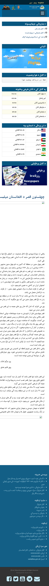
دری (30, 2)
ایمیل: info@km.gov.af (36, 559)
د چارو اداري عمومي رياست (35, 539)
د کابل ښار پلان (40, 28)
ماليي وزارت (40, 530)
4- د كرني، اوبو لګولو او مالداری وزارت (32, 536)
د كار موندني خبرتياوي (37, 516)
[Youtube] (22, 580)
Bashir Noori (29, 572)
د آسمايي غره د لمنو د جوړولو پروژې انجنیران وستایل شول (25, 478)
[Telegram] (29, 580)
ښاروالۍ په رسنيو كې (37, 513)
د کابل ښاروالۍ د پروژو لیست (35, 32)
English (41, 2)
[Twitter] (15, 580)
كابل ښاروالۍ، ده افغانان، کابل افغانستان (31, 550)
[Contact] (37, 580)
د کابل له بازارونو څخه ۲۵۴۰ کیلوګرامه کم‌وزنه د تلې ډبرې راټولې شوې (23, 483)
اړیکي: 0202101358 (37, 553)
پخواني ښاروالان (39, 507)
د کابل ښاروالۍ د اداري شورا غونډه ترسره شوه (29, 487)
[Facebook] (9, 580)
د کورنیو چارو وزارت (37, 527)
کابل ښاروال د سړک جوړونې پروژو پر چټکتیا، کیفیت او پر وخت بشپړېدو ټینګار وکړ (24, 492)
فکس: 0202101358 (37, 556)
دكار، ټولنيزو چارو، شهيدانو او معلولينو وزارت (29, 533)
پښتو (35, 2)
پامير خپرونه (40, 510)
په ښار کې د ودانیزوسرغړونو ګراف (33, 36)
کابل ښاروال (40, 504)
